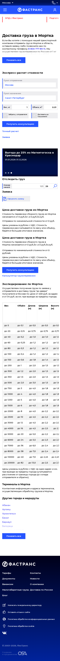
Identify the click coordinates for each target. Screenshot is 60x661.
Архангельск (9, 513)
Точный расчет (10, 131)
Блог (5, 595)
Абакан (6, 505)
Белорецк (7, 526)
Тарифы (6, 573)
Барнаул (6, 522)
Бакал (5, 517)
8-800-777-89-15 (36, 48)
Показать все (13, 60)
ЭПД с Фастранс (14, 18)
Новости (35, 578)
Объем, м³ (37, 107)
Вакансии (7, 584)
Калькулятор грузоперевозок (19, 275)
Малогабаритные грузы (15, 589)
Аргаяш (6, 509)
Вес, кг (7, 107)
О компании (37, 584)
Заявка (6, 137)
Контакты (35, 573)
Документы (8, 578)
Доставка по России (41, 589)
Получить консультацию (20, 124)
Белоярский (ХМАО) (13, 530)
